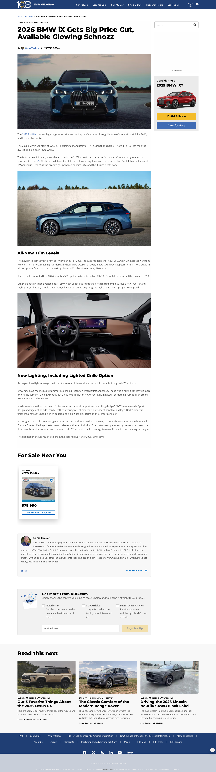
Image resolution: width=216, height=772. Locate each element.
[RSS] (102, 752)
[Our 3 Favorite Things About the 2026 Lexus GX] (46, 677)
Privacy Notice (54, 735)
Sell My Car (117, 5)
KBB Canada (176, 742)
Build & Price (176, 116)
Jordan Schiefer (85, 723)
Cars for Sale (99, 5)
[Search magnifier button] (195, 25)
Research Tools (154, 5)
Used (23, 470)
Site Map (141, 742)
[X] (93, 752)
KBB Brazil (158, 742)
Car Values (82, 5)
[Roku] (130, 752)
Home (19, 16)
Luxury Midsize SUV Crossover (33, 22)
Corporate (69, 742)
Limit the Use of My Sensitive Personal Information (145, 735)
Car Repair (173, 5)
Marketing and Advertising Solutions (99, 742)
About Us (38, 742)
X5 (38, 161)
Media (127, 742)
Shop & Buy (134, 5)
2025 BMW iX (29, 134)
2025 (28, 470)
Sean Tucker (32, 48)
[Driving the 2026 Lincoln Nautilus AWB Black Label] (169, 677)
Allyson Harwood (24, 719)
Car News (29, 16)
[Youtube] (120, 752)
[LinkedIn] (111, 752)
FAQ (21, 735)
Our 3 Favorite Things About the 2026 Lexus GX (44, 704)
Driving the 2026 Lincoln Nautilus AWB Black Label (165, 704)
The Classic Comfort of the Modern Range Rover (104, 704)
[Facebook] (84, 752)
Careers (53, 742)
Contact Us (35, 735)
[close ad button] (212, 750)
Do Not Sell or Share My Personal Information (90, 735)
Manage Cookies (185, 735)
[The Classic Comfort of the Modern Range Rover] (108, 677)
